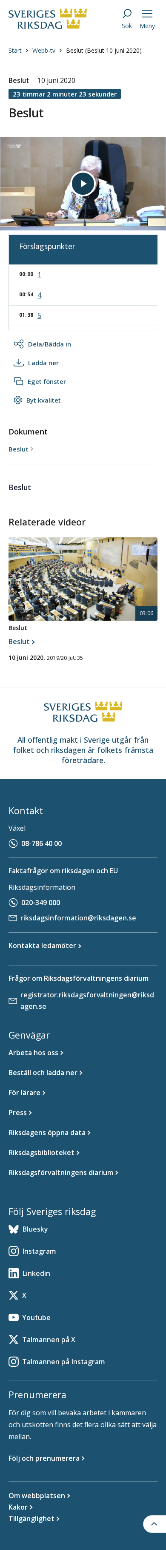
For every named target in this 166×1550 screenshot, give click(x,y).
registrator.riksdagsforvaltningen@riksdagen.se (87, 1000)
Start (15, 50)
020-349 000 (40, 902)
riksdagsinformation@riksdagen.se (78, 918)
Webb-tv (43, 50)
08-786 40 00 (41, 843)
